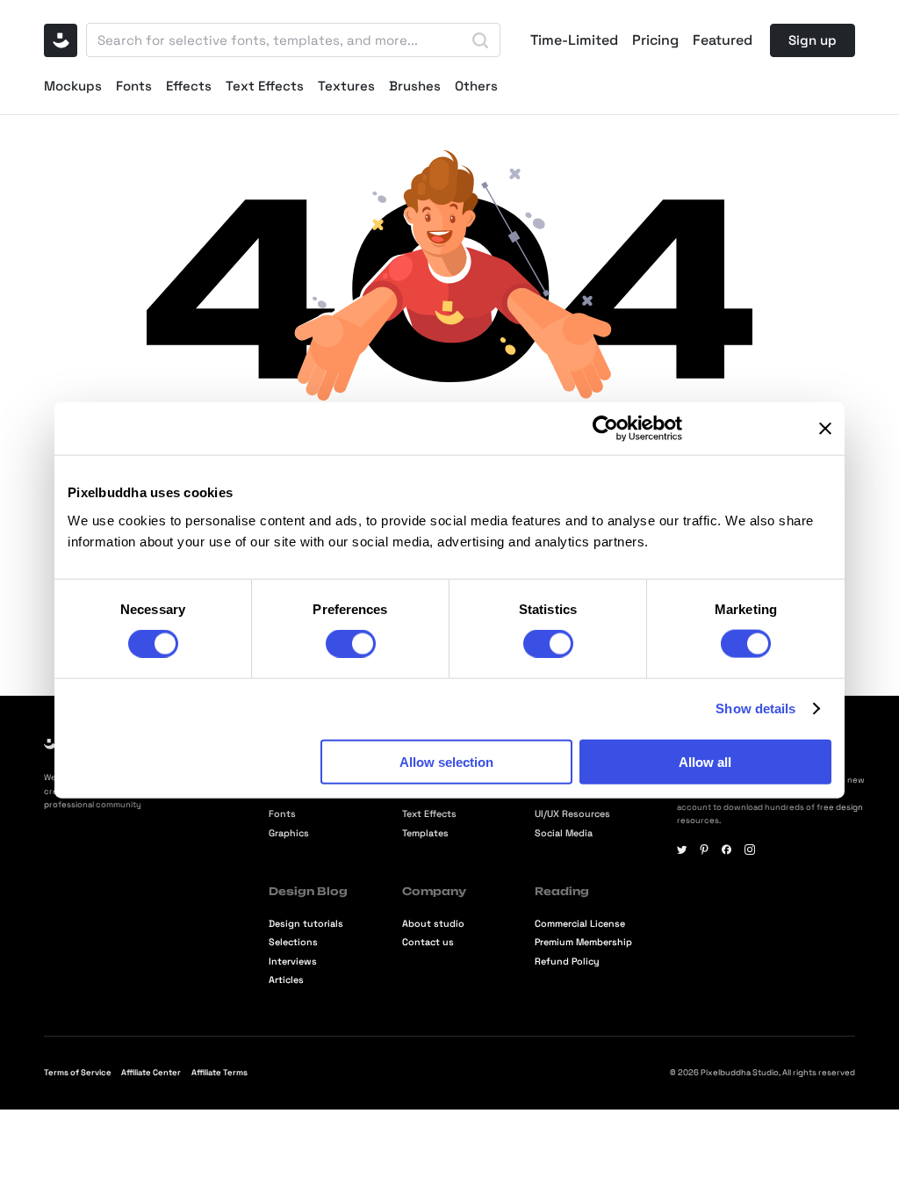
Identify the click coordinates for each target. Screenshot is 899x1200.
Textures (346, 85)
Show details (755, 708)
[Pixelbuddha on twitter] (682, 849)
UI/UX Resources (572, 814)
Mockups (73, 85)
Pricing (655, 40)
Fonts (134, 85)
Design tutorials (306, 924)
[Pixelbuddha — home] (60, 40)
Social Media (564, 833)
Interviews (293, 961)
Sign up (812, 40)
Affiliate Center (151, 1072)
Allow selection (446, 761)
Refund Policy (567, 961)
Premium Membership (583, 942)
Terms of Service (77, 1072)
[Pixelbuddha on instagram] (749, 849)
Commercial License (580, 924)
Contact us (428, 942)
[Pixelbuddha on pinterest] (704, 849)
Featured (722, 40)
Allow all (705, 761)
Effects (189, 85)
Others (476, 85)
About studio (433, 924)
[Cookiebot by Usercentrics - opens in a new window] (605, 429)
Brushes (415, 85)
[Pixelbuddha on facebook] (727, 849)
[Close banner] (825, 429)
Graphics (289, 833)
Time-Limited (574, 40)
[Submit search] (480, 40)
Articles (286, 980)
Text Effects (265, 85)
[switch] (351, 644)
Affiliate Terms (219, 1072)
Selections (293, 942)
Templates (425, 833)
